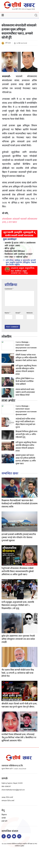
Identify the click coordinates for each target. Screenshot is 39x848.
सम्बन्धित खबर (10, 473)
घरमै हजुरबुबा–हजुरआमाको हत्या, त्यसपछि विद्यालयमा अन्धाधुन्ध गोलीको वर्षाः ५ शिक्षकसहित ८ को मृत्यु (18, 605)
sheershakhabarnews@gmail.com (13, 789)
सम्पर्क (4, 818)
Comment (9, 288)
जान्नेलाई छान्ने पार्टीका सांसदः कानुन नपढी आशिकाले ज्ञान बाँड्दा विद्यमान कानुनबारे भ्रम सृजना (25, 423)
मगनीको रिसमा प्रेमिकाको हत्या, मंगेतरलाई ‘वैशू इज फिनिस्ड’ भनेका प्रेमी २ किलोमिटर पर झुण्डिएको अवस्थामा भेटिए (19, 737)
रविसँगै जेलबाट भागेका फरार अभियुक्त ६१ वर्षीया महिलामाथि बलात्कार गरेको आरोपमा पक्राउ (26, 357)
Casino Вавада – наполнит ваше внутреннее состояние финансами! (26, 346)
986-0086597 (6, 786)
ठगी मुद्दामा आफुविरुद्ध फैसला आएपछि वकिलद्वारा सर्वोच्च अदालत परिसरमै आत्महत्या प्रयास (26, 370)
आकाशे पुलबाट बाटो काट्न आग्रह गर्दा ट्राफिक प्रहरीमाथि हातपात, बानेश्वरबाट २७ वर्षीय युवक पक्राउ (26, 459)
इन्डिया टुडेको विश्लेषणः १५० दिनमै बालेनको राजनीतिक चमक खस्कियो (25, 381)
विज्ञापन (4, 815)
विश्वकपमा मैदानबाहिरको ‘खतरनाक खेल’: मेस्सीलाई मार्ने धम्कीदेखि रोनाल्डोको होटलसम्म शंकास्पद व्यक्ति (19, 504)
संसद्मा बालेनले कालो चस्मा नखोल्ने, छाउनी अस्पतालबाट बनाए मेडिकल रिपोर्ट (25, 392)
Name (7, 312)
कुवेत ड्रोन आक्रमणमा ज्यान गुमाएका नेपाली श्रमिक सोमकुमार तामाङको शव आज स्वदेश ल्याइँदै (18, 639)
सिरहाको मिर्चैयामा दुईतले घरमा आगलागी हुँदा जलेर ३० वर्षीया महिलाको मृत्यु (26, 434)
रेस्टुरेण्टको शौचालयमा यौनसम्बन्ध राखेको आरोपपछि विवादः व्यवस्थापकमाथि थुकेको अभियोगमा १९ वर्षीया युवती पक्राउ (18, 571)
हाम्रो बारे (4, 821)
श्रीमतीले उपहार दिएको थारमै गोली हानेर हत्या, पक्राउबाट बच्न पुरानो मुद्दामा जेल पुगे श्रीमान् (19, 705)
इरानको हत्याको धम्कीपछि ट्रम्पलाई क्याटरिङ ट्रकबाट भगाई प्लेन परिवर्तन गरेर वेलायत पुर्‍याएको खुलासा (19, 537)
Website (30, 312)
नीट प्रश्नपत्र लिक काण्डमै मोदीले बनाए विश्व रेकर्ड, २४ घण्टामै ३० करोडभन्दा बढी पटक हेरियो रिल (18, 673)
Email (18, 312)
